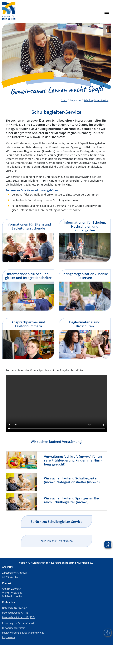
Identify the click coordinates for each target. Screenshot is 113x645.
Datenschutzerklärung (14, 608)
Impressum (8, 637)
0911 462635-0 (13, 589)
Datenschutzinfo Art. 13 (15, 612)
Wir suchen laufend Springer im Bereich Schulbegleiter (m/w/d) (71, 500)
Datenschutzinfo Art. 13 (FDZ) (18, 617)
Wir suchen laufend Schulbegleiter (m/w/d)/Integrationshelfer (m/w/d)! (72, 480)
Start (64, 100)
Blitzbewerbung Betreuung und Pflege (23, 632)
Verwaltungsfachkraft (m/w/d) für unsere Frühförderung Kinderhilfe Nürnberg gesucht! (73, 460)
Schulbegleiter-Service (96, 100)
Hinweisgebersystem (13, 628)
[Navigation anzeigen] (107, 12)
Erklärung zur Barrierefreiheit (18, 623)
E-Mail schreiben (14, 596)
